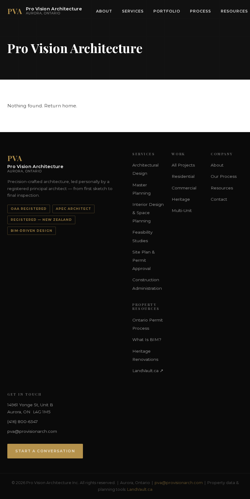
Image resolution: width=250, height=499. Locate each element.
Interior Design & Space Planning (148, 212)
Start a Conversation (45, 451)
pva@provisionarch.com (32, 431)
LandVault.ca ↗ (147, 370)
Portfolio (166, 11)
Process (200, 11)
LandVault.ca (139, 489)
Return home (60, 106)
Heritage (181, 199)
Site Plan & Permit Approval (143, 260)
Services (133, 11)
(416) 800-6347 (22, 421)
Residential (183, 176)
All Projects (183, 165)
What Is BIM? (146, 339)
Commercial (184, 187)
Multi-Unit (182, 210)
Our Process (224, 176)
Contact (219, 199)
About (104, 11)
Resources (222, 187)
